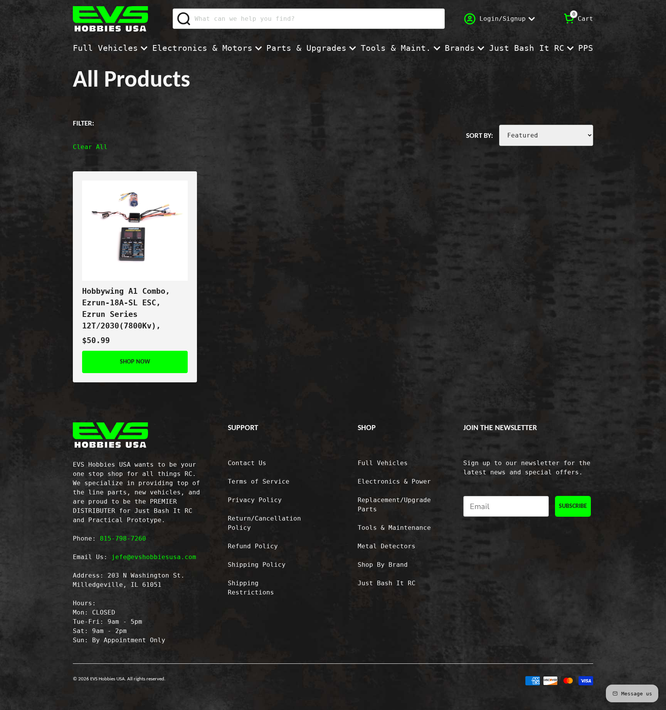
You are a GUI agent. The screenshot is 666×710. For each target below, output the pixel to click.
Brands (460, 48)
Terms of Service (258, 481)
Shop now (135, 362)
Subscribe (573, 506)
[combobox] (309, 18)
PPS (585, 48)
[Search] (184, 19)
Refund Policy (253, 546)
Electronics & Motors (202, 48)
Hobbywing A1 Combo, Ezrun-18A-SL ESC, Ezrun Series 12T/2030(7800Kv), (126, 308)
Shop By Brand (383, 564)
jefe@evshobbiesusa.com (153, 557)
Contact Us (247, 463)
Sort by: (479, 136)
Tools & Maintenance (394, 527)
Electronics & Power (394, 481)
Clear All (90, 147)
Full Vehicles (105, 48)
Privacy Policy (255, 500)
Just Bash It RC (526, 48)
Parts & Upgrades (306, 48)
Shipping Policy (257, 564)
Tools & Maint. (396, 48)
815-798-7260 (123, 538)
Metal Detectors (386, 546)
